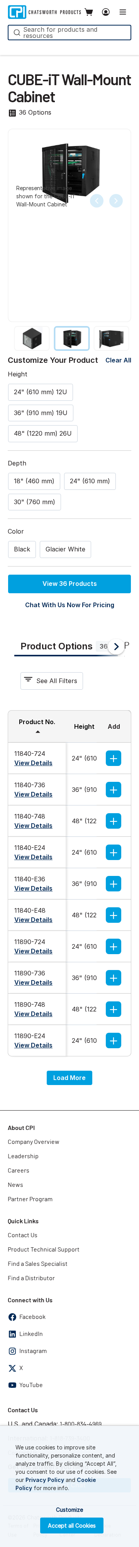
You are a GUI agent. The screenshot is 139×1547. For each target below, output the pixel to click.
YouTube (31, 1385)
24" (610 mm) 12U (40, 392)
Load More (69, 1078)
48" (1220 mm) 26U (43, 433)
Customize (69, 1509)
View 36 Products (69, 583)
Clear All (118, 360)
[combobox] (69, 32)
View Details (33, 763)
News (15, 1185)
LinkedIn (31, 1334)
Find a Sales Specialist (38, 1264)
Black (22, 549)
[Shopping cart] (88, 12)
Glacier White (65, 549)
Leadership (23, 1156)
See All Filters (56, 681)
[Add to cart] (113, 758)
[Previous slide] (96, 201)
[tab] (66, 647)
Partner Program (30, 1199)
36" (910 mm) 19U (41, 413)
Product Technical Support (44, 1250)
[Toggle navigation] (122, 12)
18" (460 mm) (34, 481)
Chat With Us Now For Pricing (69, 605)
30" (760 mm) (34, 502)
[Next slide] (116, 201)
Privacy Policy (44, 1480)
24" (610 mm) (90, 481)
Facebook (32, 1317)
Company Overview (33, 1142)
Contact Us (22, 1235)
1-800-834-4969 (81, 1424)
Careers (18, 1171)
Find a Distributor (31, 1278)
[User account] (105, 12)
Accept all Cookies (72, 1525)
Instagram (33, 1351)
